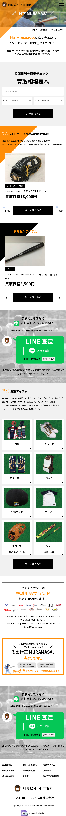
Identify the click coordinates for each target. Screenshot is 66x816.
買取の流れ (7, 764)
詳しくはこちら (33, 210)
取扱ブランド (8, 770)
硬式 (21, 185)
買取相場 (47, 770)
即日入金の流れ (30, 764)
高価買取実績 (29, 770)
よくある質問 (8, 775)
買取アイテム (49, 764)
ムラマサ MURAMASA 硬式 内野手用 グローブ (25, 191)
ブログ (26, 775)
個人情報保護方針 (51, 775)
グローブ (11, 185)
